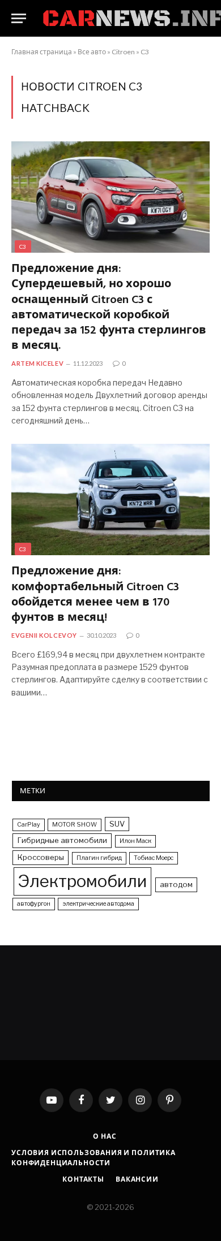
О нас (104, 1136)
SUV (117, 823)
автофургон (33, 903)
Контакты (83, 1179)
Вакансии (137, 1179)
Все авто (92, 51)
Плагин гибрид (99, 858)
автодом (176, 884)
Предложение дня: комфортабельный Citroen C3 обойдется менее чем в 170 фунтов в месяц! (95, 595)
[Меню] (18, 18)
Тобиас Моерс (153, 858)
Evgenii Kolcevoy (44, 635)
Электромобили (82, 881)
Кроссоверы (40, 857)
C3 (145, 51)
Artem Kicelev (37, 363)
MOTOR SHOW (74, 824)
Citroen (123, 51)
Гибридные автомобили (62, 840)
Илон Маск (135, 841)
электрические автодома (98, 903)
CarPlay (28, 824)
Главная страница (41, 51)
